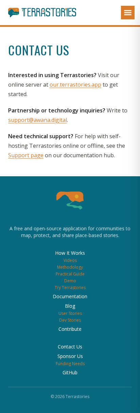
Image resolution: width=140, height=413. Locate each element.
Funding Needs (70, 363)
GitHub (70, 372)
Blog (70, 306)
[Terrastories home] (38, 12)
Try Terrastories (70, 287)
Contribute (70, 329)
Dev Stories (70, 320)
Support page (25, 155)
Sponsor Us (70, 356)
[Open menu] (128, 12)
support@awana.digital (37, 120)
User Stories (70, 313)
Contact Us (70, 346)
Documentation (70, 296)
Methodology (70, 267)
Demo (70, 281)
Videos (70, 260)
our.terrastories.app (75, 84)
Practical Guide (70, 274)
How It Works (70, 253)
